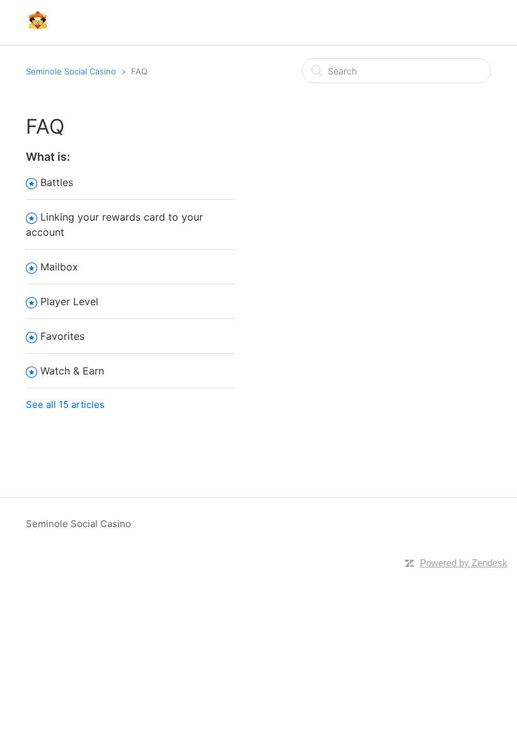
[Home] (37, 29)
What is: (48, 156)
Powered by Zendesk (464, 562)
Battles (56, 182)
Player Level (69, 301)
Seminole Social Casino (71, 71)
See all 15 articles (65, 404)
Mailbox (59, 266)
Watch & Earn (72, 370)
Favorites (62, 336)
